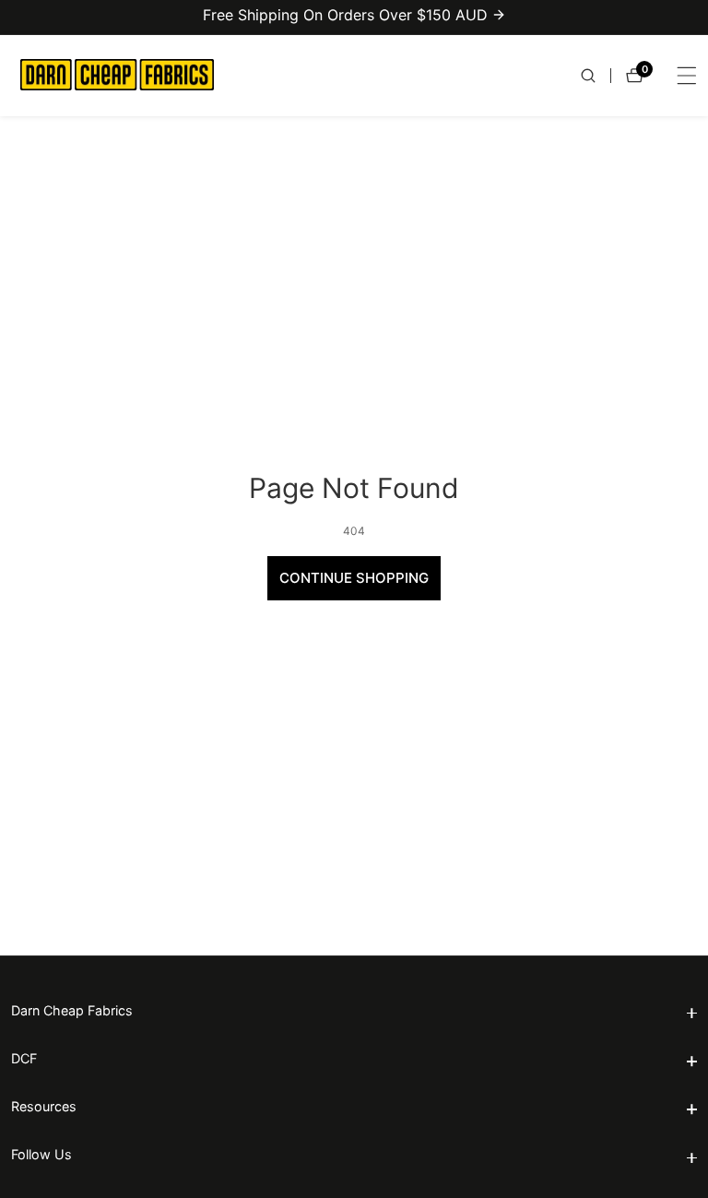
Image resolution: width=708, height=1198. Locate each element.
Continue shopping (354, 578)
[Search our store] (595, 75)
